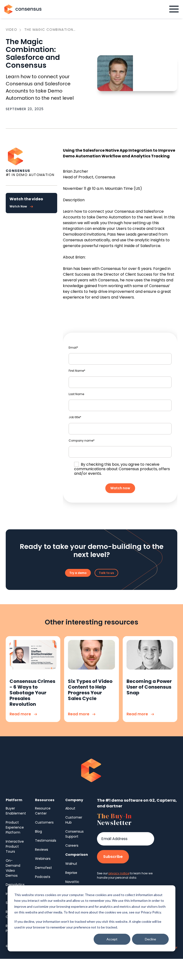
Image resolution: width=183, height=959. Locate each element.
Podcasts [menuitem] (42, 876)
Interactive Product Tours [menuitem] (15, 846)
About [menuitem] (70, 808)
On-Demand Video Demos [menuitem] (13, 868)
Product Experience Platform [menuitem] (15, 827)
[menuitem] (76, 854)
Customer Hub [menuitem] (73, 820)
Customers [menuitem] (44, 822)
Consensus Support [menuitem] (74, 834)
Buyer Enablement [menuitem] (16, 811)
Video (11, 30)
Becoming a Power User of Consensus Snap (149, 687)
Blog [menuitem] (38, 831)
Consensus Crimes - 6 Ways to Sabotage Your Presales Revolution (32, 692)
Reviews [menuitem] (41, 849)
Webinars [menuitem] (43, 858)
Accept (112, 939)
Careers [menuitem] (71, 845)
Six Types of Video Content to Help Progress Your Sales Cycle (90, 690)
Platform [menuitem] (14, 800)
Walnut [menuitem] (71, 863)
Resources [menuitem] (44, 800)
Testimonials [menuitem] (45, 840)
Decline (150, 939)
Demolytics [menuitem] (15, 884)
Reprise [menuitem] (71, 872)
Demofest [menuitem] (43, 867)
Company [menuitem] (74, 800)
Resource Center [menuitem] (43, 811)
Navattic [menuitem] (72, 881)
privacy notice (118, 873)
